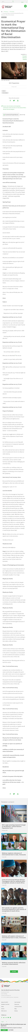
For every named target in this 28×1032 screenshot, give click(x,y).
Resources (6, 11)
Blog (15, 1008)
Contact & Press (18, 1006)
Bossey (16, 1010)
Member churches (5, 1004)
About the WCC (4, 1002)
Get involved (17, 1002)
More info (24, 1027)
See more (14, 971)
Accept (4, 1030)
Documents (12, 11)
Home (1, 11)
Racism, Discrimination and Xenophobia (11, 106)
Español (25, 59)
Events (2, 1008)
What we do (4, 1010)
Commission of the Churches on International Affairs (14, 107)
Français (25, 56)
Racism (4, 90)
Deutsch (25, 57)
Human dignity (5, 92)
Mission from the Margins (8, 109)
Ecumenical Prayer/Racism (11, 114)
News (2, 1006)
